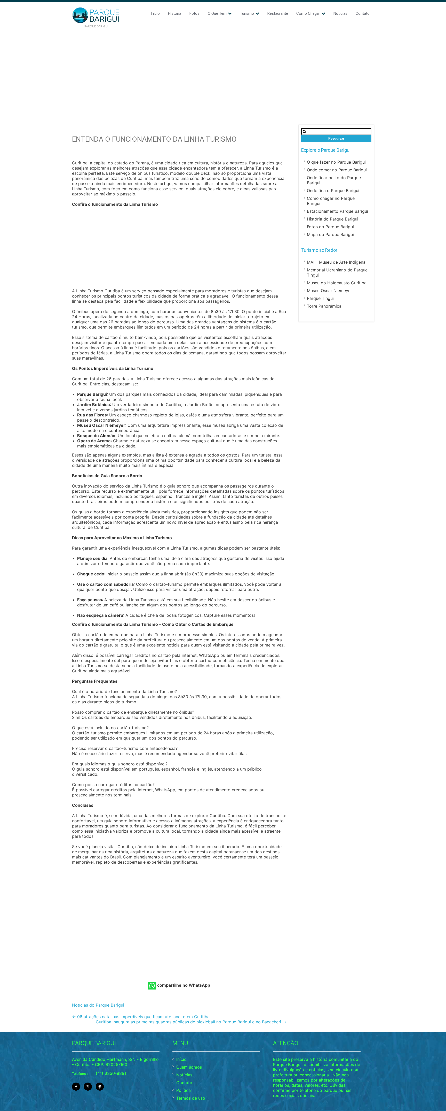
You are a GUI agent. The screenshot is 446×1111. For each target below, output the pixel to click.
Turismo (247, 13)
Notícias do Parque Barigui (98, 1005)
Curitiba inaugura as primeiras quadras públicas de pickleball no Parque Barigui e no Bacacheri (191, 1021)
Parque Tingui (320, 298)
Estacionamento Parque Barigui (337, 211)
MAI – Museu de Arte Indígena (336, 262)
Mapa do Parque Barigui (330, 234)
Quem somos (189, 1067)
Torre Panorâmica (324, 306)
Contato (363, 13)
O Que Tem (217, 13)
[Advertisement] (223, 70)
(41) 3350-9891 (111, 1073)
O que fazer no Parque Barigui (336, 162)
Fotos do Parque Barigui (330, 226)
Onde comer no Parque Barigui (337, 169)
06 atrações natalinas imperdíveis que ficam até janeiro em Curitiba (141, 1016)
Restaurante (277, 13)
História (174, 13)
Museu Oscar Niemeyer (329, 290)
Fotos (194, 13)
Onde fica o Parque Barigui (333, 190)
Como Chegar (308, 13)
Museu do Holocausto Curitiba (337, 282)
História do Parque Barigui (332, 219)
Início (155, 13)
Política (183, 1090)
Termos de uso (190, 1098)
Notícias (340, 13)
